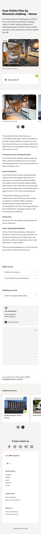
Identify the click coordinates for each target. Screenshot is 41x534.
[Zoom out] (35, 362)
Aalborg (8, 483)
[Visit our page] (14, 446)
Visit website (12, 80)
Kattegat (8, 475)
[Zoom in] (35, 356)
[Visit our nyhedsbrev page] (26, 446)
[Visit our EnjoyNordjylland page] (20, 446)
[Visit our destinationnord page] (31, 446)
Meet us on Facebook (12, 500)
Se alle (7, 485)
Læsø (7, 480)
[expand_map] (35, 330)
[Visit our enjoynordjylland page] (9, 446)
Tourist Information (11, 514)
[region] (20, 346)
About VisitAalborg (11, 512)
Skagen (8, 477)
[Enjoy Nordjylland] (12, 456)
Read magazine (10, 497)
